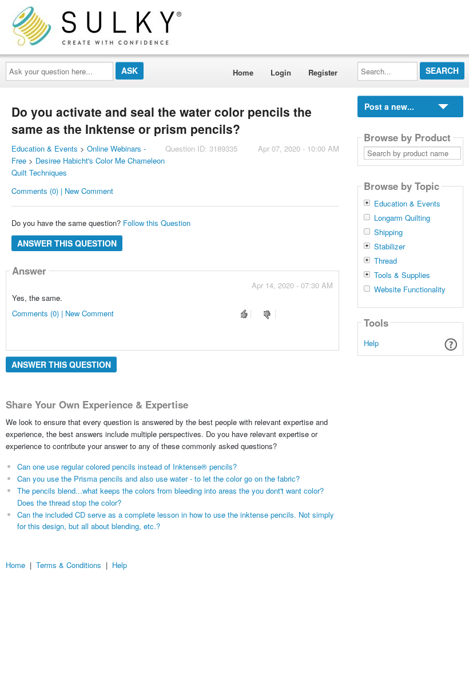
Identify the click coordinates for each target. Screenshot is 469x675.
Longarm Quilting (402, 218)
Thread (385, 261)
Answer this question (67, 243)
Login (281, 72)
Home (243, 72)
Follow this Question (156, 222)
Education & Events (44, 148)
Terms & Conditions (68, 564)
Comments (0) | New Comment (62, 190)
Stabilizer (389, 247)
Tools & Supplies (402, 275)
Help (371, 343)
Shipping (388, 232)
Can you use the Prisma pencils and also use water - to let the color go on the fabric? (158, 478)
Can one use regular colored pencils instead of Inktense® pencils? (127, 466)
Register (322, 72)
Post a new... (389, 106)
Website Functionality (410, 289)
